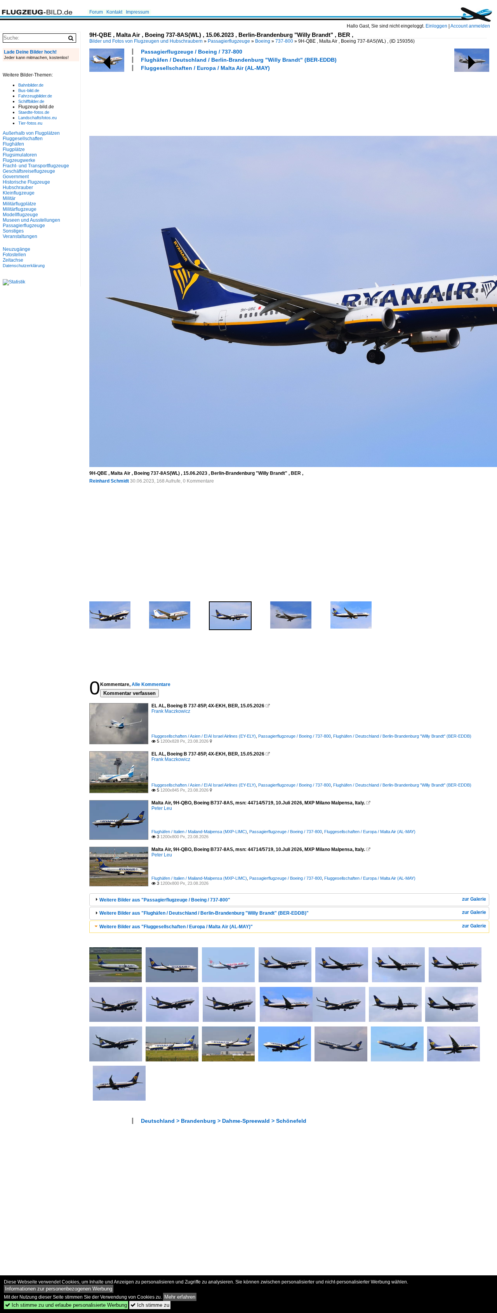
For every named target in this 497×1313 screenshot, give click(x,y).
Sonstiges (13, 231)
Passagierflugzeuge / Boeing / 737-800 (191, 52)
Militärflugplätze (19, 204)
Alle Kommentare (151, 684)
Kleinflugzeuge (19, 193)
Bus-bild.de (28, 90)
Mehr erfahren (179, 1297)
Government (16, 176)
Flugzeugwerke (19, 160)
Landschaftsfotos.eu (37, 117)
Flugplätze (14, 149)
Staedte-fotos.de (33, 112)
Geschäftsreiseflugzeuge (29, 171)
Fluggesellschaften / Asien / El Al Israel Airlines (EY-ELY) (203, 736)
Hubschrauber (18, 187)
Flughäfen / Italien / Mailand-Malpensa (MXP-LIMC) (199, 831)
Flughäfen (13, 144)
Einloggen (436, 26)
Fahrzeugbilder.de (35, 96)
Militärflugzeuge (19, 209)
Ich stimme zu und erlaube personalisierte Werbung (66, 1305)
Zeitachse (13, 260)
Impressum (137, 12)
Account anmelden (470, 26)
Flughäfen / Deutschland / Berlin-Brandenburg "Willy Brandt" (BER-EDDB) (239, 60)
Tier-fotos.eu (30, 123)
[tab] (289, 899)
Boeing (262, 41)
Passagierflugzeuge (229, 41)
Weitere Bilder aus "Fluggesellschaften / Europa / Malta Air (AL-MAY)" (176, 926)
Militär (9, 198)
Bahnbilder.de (30, 85)
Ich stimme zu (149, 1305)
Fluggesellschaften (23, 138)
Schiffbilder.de (31, 101)
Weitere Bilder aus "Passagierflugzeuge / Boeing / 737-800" (164, 900)
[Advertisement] (230, 102)
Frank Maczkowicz (170, 711)
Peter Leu (161, 808)
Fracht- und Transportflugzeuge (36, 165)
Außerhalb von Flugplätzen (31, 133)
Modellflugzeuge (20, 214)
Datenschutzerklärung (24, 265)
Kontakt (114, 12)
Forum (96, 12)
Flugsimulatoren (20, 155)
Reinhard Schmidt (109, 481)
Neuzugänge (16, 249)
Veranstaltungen (20, 236)
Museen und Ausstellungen (31, 220)
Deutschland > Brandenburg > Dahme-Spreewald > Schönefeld (223, 1121)
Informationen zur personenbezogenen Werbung (58, 1289)
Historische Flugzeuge (26, 182)
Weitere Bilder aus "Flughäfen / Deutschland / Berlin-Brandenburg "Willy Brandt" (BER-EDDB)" (204, 913)
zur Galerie (474, 899)
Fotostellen (14, 254)
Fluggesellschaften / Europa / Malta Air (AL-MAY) (205, 68)
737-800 (284, 41)
